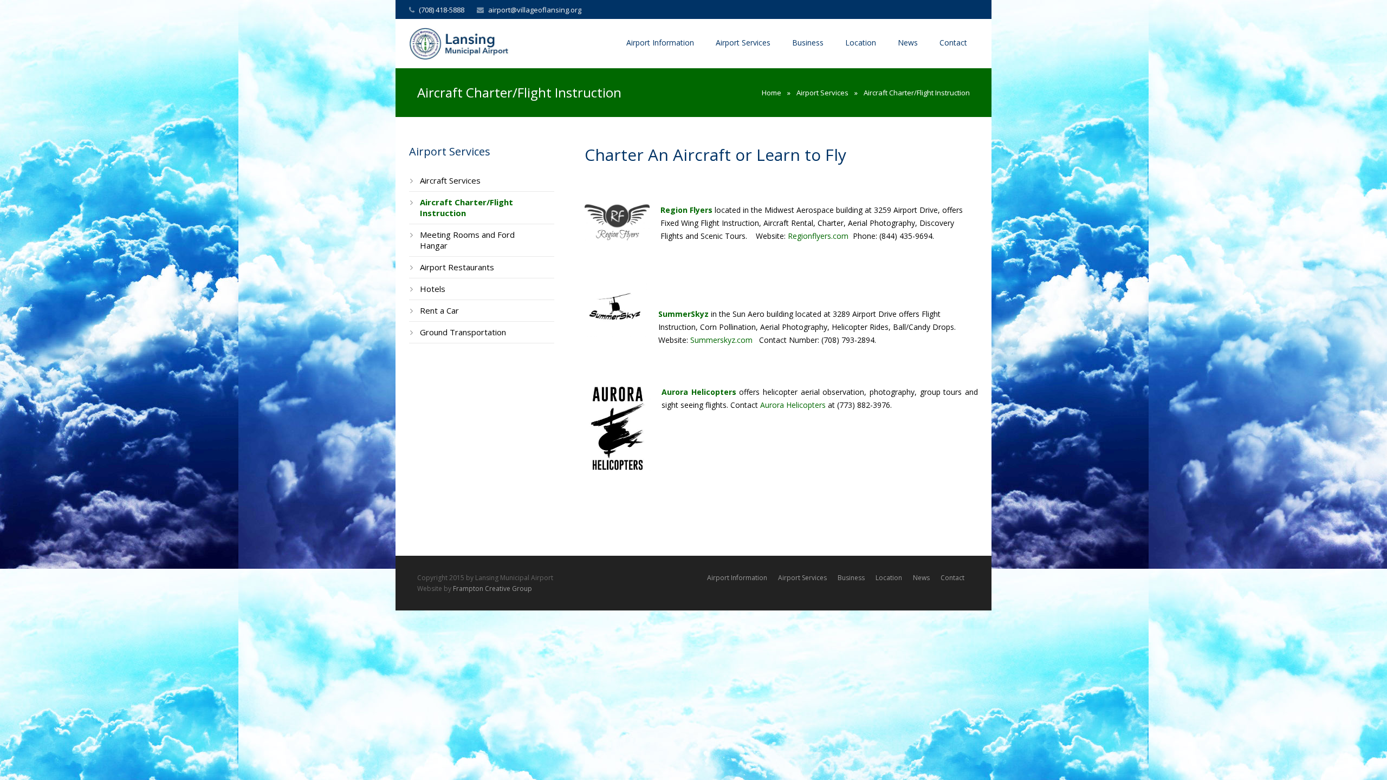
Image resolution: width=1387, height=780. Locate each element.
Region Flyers (686, 210)
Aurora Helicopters (794, 405)
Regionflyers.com (818, 236)
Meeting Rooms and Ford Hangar (467, 240)
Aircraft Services (450, 180)
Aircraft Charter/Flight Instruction (466, 207)
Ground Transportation (463, 332)
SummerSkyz (683, 314)
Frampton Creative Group (492, 588)
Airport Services (822, 93)
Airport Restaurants (457, 267)
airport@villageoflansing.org (534, 10)
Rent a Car (439, 310)
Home (771, 93)
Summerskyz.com (721, 340)
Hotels (432, 288)
